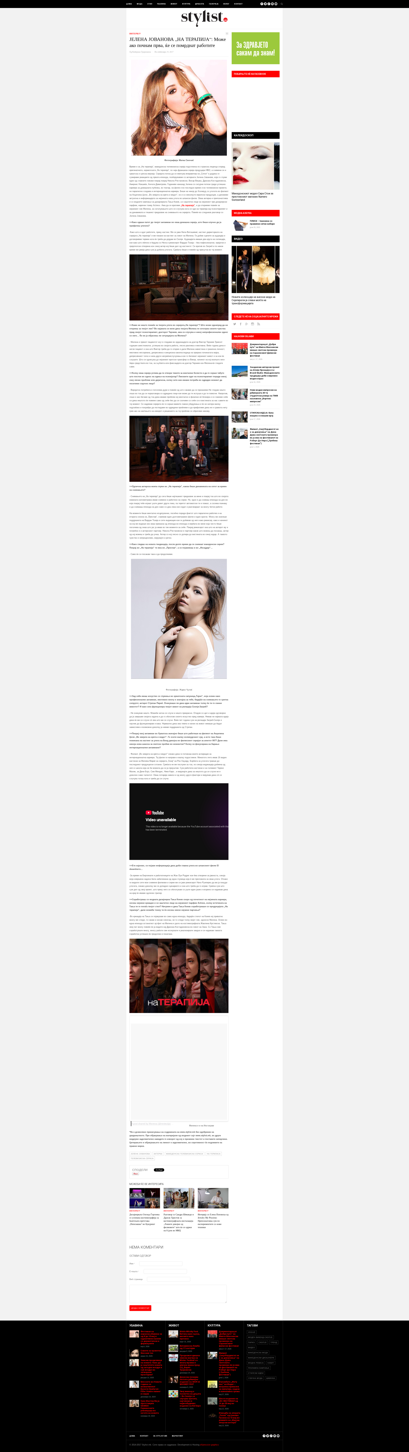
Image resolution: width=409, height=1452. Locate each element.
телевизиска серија (142, 1158)
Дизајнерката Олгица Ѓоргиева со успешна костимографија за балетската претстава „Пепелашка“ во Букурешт (144, 1219)
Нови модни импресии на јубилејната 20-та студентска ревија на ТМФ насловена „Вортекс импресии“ (264, 396)
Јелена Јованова (140, 1154)
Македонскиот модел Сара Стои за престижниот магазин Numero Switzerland (252, 196)
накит (270, 1363)
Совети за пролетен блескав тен (151, 1351)
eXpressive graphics (209, 1445)
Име (132, 1263)
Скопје (263, 1342)
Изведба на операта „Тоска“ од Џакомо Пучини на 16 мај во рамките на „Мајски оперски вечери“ (229, 1418)
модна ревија (256, 1363)
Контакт (238, 4)
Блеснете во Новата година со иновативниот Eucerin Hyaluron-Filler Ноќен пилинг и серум (151, 1388)
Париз (251, 1342)
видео (251, 1348)
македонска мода (258, 1353)
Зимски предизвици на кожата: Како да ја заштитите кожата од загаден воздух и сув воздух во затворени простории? (151, 1367)
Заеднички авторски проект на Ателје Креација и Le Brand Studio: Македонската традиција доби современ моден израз (265, 373)
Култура (186, 4)
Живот (174, 4)
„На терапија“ (188, 205)
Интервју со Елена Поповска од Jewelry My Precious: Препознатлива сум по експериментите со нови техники (213, 1221)
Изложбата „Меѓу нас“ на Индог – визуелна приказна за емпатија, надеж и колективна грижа (229, 1387)
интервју (135, 33)
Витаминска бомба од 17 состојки (190, 1347)
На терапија (213, 1154)
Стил (149, 4)
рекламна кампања (258, 1368)
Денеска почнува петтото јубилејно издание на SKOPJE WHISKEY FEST (190, 1380)
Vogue (251, 1332)
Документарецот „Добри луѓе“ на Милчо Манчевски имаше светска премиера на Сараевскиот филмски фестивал (264, 350)
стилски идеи (256, 1373)
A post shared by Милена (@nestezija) (151, 1123)
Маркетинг (177, 1436)
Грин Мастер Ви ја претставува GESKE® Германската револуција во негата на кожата (150, 1407)
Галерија (214, 4)
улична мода (255, 1378)
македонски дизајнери (261, 1358)
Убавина (161, 4)
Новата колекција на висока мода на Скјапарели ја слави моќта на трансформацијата (253, 300)
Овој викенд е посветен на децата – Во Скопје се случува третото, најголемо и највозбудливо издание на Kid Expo (190, 1398)
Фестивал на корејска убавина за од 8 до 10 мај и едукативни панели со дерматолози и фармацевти (151, 1337)
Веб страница (136, 1279)
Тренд (273, 1342)
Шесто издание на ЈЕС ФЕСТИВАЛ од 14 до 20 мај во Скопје (228, 1402)
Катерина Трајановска (141, 51)
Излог (226, 4)
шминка (270, 1378)
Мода (140, 4)
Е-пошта (134, 1271)
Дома (129, 4)
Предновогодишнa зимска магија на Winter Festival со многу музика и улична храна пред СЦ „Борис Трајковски (190, 1362)
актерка (158, 1154)
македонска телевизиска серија (184, 1154)
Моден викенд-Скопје (260, 1337)
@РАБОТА (199, 4)
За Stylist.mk (160, 1436)
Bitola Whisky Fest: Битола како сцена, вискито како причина (190, 1335)
